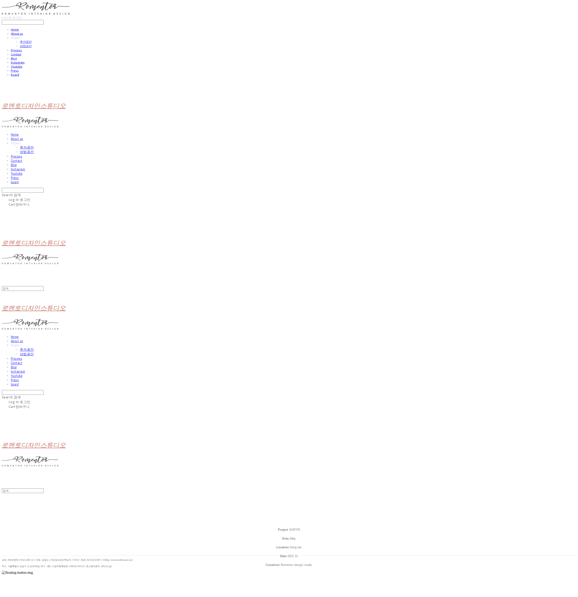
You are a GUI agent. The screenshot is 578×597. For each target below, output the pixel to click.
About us (17, 34)
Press (15, 71)
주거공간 (26, 42)
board (15, 75)
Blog (14, 58)
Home (15, 30)
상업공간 (26, 46)
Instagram (18, 62)
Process (16, 50)
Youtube (16, 66)
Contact (16, 54)
